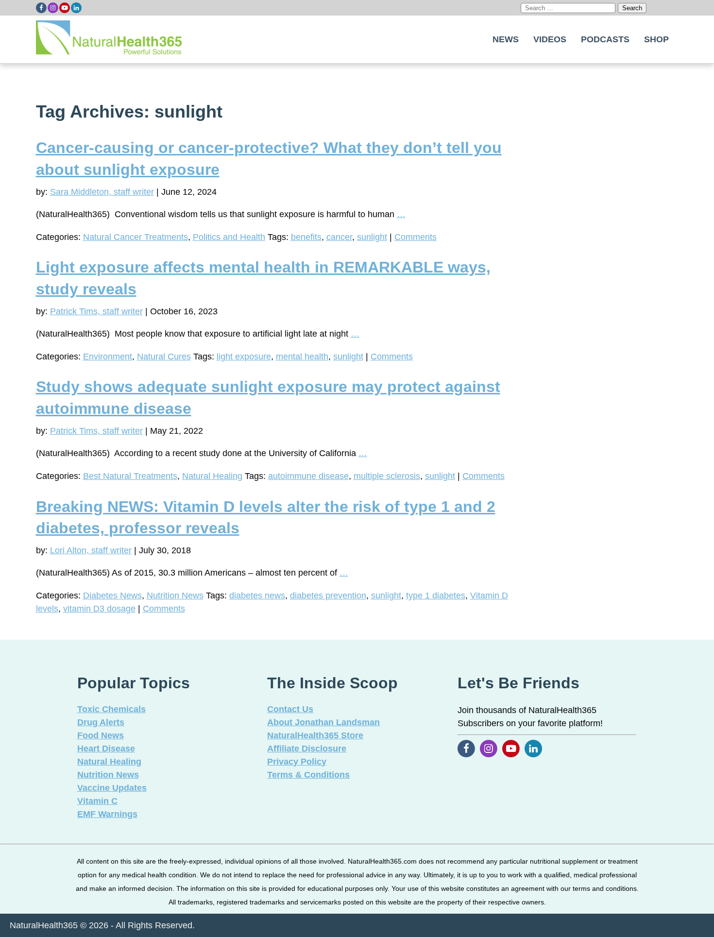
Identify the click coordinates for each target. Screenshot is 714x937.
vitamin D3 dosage (99, 608)
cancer (339, 237)
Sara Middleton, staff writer (102, 192)
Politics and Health (229, 237)
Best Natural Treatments (130, 476)
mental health (302, 356)
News (506, 39)
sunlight (372, 237)
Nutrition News (175, 595)
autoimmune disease (308, 476)
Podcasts (605, 39)
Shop (656, 39)
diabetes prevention (328, 595)
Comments (415, 237)
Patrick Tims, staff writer (96, 311)
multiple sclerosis (387, 476)
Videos (549, 39)
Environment (107, 356)
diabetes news (257, 595)
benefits (306, 237)
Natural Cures (164, 356)
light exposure (244, 356)
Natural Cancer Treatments (135, 237)
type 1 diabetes (435, 595)
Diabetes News (112, 595)
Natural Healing (212, 476)
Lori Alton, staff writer (91, 550)
